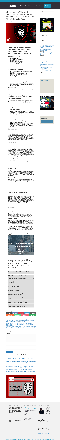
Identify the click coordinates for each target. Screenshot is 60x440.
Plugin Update (8, 320)
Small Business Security (20, 363)
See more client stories (44, 91)
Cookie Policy (51, 439)
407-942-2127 (46, 435)
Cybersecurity (21, 358)
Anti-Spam (29, 439)
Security (16, 319)
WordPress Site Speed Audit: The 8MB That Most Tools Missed (15, 408)
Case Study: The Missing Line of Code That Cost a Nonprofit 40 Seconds (15, 411)
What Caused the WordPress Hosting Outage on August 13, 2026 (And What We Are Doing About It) (46, 57)
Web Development (14, 366)
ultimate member (28, 320)
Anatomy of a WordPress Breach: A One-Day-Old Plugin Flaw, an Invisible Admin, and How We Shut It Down (47, 53)
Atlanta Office (40, 433)
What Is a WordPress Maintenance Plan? (27, 416)
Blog (25, 5)
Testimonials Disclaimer (43, 439)
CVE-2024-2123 (31, 319)
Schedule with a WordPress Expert (47, 121)
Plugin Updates (16, 361)
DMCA (33, 439)
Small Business (29, 362)
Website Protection (16, 368)
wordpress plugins (25, 369)
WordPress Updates (31, 371)
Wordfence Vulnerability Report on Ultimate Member (19, 144)
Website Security (24, 368)
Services (29, 5)
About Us (22, 5)
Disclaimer (37, 439)
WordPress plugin (18, 369)
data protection (12, 359)
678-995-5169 (44, 118)
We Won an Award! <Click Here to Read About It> (30, 1)
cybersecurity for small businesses (30, 358)
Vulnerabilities (11, 319)
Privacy (23, 439)
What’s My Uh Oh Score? (36, 5)
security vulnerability (21, 320)
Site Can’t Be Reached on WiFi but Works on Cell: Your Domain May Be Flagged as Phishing (47, 46)
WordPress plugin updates (33, 369)
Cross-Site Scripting (24, 319)
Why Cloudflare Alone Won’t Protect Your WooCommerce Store (15, 420)
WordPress (11, 321)
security (14, 362)
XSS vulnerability (23, 321)
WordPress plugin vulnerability (10, 371)
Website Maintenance (28, 366)
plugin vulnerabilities (23, 361)
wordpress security (16, 321)
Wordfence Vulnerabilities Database (16, 145)
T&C (26, 439)
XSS (7, 372)
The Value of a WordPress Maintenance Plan (28, 419)
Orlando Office (41, 435)
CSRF (17, 358)
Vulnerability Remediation (9, 366)
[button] (21, 272)
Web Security (20, 366)
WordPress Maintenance (11, 369)
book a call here (27, 232)
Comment (8, 333)
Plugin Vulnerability (14, 320)
